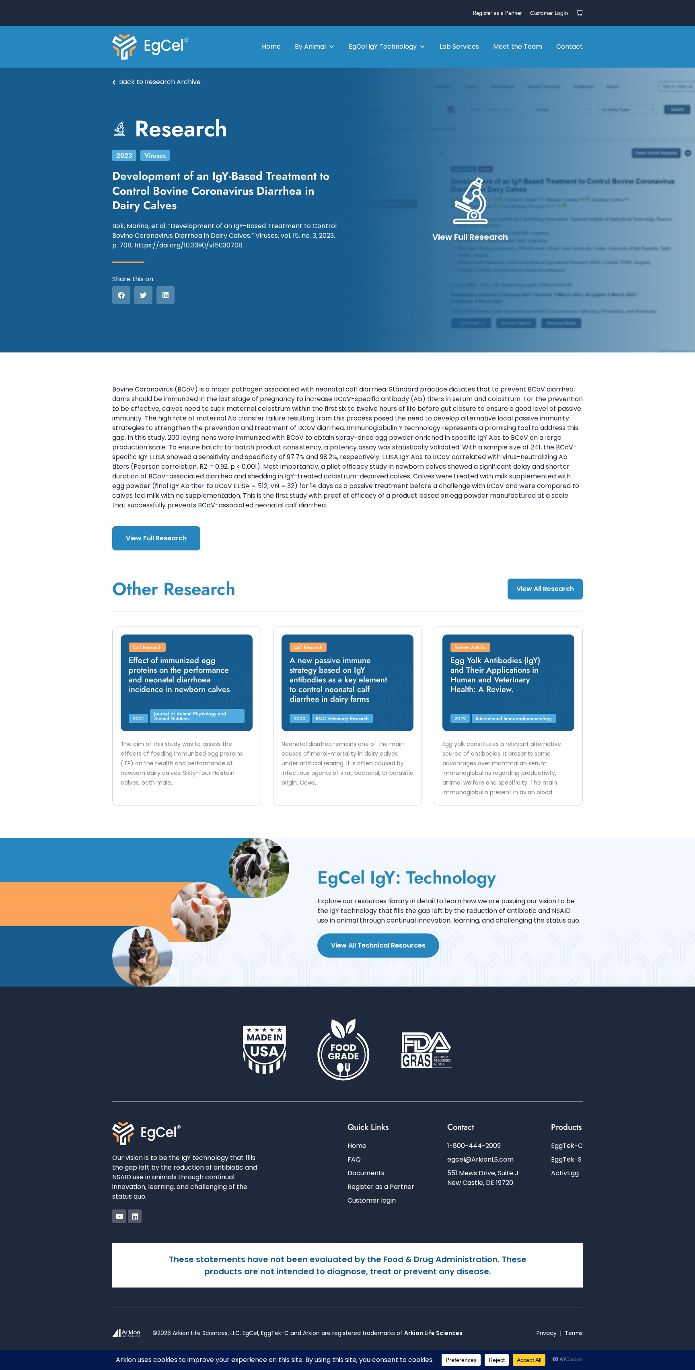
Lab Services (459, 46)
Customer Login (549, 13)
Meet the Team (517, 46)
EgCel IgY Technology (383, 46)
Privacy (547, 1333)
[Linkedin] (135, 1216)
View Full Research (470, 237)
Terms (574, 1333)
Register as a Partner (497, 13)
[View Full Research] (470, 200)
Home (271, 46)
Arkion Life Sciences (433, 1333)
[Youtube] (119, 1216)
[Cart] (579, 12)
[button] (121, 295)
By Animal (310, 46)
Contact (569, 46)
